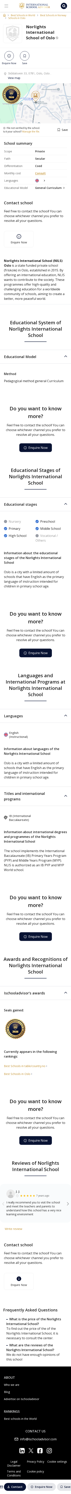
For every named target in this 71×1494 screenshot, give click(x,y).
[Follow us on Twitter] (31, 1450)
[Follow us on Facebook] (40, 1450)
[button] (35, 356)
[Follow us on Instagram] (49, 1450)
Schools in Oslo (16, 18)
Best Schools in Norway (53, 15)
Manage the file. (31, 131)
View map (14, 78)
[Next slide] (68, 1203)
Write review (13, 1229)
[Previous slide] (3, 1203)
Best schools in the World (20, 1419)
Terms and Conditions (14, 1473)
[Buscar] (64, 6)
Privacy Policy (35, 1461)
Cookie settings (57, 1461)
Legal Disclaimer (14, 1463)
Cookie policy (35, 1471)
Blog (7, 1392)
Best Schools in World (23, 15)
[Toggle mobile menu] (6, 6)
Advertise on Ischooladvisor (21, 1399)
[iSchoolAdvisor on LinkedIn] (22, 1450)
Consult (40, 173)
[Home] (4, 15)
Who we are (11, 1385)
